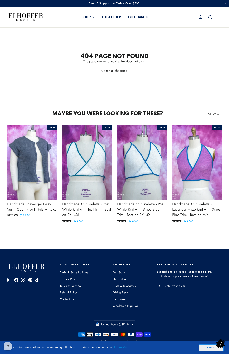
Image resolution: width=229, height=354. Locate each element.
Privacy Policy (69, 279)
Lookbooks (119, 299)
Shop (86, 17)
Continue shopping (114, 70)
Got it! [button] (211, 347)
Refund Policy (69, 292)
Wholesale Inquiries (125, 306)
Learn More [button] (121, 347)
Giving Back (120, 292)
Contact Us (67, 299)
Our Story (119, 272)
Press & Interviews (124, 286)
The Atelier (111, 17)
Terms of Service (70, 286)
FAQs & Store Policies (74, 272)
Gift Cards (138, 17)
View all (215, 114)
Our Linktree (120, 279)
